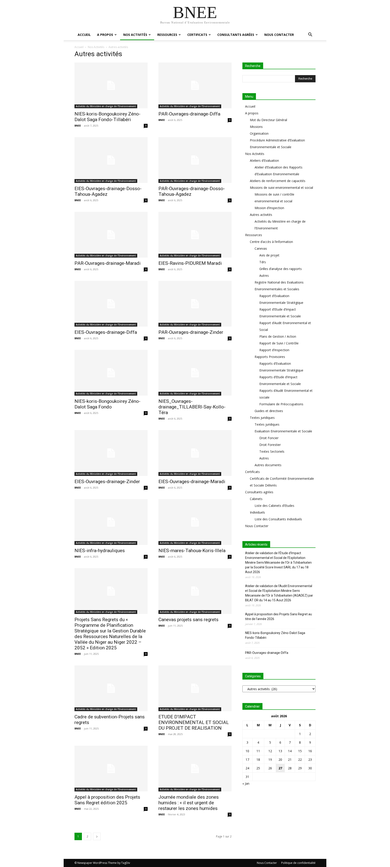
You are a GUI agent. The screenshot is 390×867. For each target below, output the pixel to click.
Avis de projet (269, 255)
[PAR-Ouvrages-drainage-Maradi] (111, 235)
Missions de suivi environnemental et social (281, 187)
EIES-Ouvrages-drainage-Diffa (105, 332)
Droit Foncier (269, 438)
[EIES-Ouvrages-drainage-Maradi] (195, 453)
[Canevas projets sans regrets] (195, 591)
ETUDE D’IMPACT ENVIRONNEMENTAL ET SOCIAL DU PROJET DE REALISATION (193, 722)
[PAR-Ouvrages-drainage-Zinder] (195, 304)
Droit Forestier (270, 445)
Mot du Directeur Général (268, 120)
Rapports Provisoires (270, 357)
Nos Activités (135, 34)
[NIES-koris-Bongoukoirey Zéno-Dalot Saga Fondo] (111, 373)
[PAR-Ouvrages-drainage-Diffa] (195, 85)
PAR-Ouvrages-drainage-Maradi (107, 263)
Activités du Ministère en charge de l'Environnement (106, 106)
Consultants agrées (235, 34)
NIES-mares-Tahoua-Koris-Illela (191, 550)
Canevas (261, 248)
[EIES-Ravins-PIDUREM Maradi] (195, 235)
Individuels (257, 512)
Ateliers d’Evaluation (264, 160)
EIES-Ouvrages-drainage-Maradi (191, 481)
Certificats (197, 34)
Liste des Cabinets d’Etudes (274, 505)
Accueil (84, 34)
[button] (310, 35)
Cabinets (256, 499)
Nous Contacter (279, 34)
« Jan (245, 783)
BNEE (77, 125)
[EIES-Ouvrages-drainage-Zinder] (111, 453)
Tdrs (262, 262)
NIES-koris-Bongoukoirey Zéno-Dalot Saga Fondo (107, 404)
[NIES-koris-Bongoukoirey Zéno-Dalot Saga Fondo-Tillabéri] (111, 85)
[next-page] (97, 836)
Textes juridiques (262, 417)
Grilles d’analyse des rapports (280, 269)
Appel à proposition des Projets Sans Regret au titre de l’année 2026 (278, 616)
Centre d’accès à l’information (271, 242)
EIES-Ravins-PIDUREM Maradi (190, 263)
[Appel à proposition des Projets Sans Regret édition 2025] (111, 768)
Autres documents (268, 465)
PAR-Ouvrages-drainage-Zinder (190, 332)
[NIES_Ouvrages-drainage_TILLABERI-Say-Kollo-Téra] (195, 373)
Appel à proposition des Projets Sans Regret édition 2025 (107, 799)
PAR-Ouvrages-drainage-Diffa (189, 114)
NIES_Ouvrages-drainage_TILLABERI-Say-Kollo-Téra (191, 407)
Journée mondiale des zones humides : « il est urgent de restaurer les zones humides (188, 802)
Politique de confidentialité (298, 863)
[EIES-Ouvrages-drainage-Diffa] (111, 304)
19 (270, 759)
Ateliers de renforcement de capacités (277, 181)
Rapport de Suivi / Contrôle (279, 343)
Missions (256, 127)
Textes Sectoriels (271, 451)
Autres (264, 275)
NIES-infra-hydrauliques (99, 550)
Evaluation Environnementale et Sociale (283, 431)
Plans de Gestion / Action (277, 336)
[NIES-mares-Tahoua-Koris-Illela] (195, 522)
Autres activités (261, 214)
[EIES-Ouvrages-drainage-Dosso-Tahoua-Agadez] (111, 160)
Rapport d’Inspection (274, 350)
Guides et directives (269, 411)
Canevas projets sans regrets (188, 619)
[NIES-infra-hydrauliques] (111, 522)
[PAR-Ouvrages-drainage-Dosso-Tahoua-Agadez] (195, 160)
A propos (105, 34)
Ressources (167, 34)
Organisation (259, 133)
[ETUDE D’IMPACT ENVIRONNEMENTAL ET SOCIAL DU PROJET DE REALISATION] (195, 688)
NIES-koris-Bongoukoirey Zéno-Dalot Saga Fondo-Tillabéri (107, 116)
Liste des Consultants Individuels (278, 519)
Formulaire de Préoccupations (281, 404)
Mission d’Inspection (269, 208)
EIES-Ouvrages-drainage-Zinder (107, 481)
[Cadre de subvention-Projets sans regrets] (111, 688)
